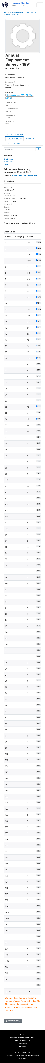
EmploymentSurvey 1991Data (8, 161)
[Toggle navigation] (39, 4)
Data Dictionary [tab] (14, 139)
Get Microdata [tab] (13, 143)
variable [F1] (16, 15)
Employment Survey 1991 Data (25, 175)
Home (6, 12)
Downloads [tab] (30, 138)
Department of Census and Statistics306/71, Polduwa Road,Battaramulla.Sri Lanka (23, 1042)
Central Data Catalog (17, 12)
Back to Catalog (13, 1021)
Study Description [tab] (15, 134)
